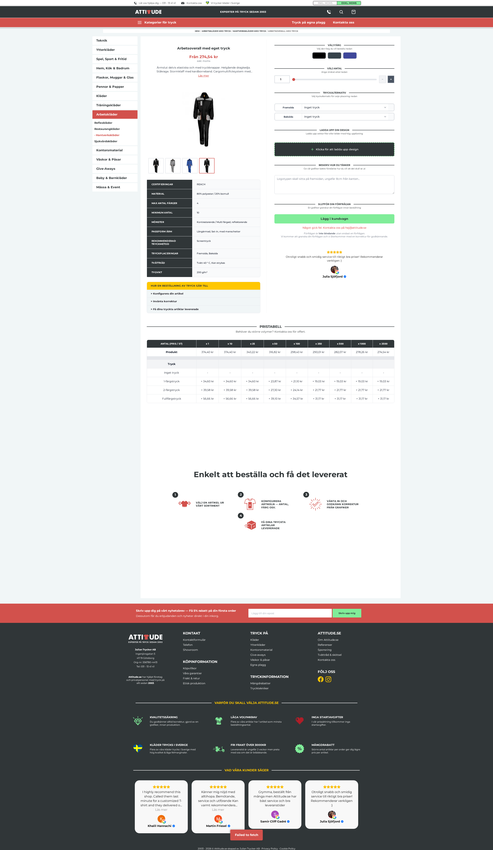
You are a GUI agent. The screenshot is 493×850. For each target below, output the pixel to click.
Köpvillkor (190, 668)
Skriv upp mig (347, 613)
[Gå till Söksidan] (341, 12)
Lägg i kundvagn (334, 219)
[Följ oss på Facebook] (321, 679)
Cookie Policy (287, 848)
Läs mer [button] (161, 810)
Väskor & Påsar (108, 159)
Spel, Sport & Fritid (111, 59)
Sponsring (325, 650)
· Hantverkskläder (106, 135)
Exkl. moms (349, 3)
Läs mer (203, 75)
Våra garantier (192, 673)
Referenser (325, 645)
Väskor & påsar (260, 660)
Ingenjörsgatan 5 (145, 653)
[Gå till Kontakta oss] (329, 12)
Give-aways (258, 655)
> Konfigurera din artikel (167, 293)
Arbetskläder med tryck (216, 31)
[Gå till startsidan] (145, 638)
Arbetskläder (106, 114)
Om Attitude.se (328, 640)
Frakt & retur (191, 678)
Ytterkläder (105, 50)
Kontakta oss (326, 660)
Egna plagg (258, 665)
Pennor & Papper (110, 87)
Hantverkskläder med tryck (249, 31)
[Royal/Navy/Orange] (350, 55)
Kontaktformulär (194, 640)
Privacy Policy (270, 848)
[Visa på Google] (334, 269)
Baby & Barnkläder (111, 178)
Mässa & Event (108, 187)
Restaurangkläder (107, 129)
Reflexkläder (103, 123)
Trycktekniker (259, 688)
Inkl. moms (325, 3)
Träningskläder (108, 105)
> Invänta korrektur (164, 301)
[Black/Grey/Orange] (319, 55)
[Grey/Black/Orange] (334, 55)
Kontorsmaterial (109, 150)
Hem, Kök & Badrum (112, 68)
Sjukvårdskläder (105, 141)
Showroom (190, 650)
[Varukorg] (353, 12)
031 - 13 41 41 (147, 666)
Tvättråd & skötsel (330, 655)
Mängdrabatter (260, 683)
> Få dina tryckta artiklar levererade (175, 309)
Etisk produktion (194, 683)
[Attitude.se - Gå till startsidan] (148, 12)
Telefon (188, 645)
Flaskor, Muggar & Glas (115, 77)
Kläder (101, 96)
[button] (334, 149)
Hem (197, 31)
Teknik (101, 40)
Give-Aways (105, 169)
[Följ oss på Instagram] (328, 679)
